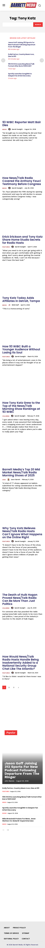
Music (4, 813)
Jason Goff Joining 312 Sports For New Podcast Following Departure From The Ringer (21, 44)
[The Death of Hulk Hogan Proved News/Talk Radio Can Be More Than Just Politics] (22, 577)
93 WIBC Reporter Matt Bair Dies (21, 123)
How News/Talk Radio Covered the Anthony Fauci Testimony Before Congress (21, 181)
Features (6, 247)
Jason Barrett (15, 479)
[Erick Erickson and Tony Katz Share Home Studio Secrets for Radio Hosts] (22, 219)
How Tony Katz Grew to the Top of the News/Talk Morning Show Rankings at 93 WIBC (21, 407)
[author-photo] (9, 129)
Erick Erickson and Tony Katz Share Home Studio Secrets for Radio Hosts (22, 240)
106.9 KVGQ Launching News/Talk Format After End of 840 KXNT (21, 65)
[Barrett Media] (23, 5)
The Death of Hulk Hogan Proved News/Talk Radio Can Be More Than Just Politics (19, 599)
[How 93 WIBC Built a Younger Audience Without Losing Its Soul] (22, 329)
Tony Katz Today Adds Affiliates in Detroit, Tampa (21, 299)
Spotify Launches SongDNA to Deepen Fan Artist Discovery (20, 75)
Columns (5, 416)
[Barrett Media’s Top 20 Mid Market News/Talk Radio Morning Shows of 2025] (22, 452)
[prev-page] (3, 60)
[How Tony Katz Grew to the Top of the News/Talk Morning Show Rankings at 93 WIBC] (22, 385)
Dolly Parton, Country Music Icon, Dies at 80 (21, 55)
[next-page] (42, 60)
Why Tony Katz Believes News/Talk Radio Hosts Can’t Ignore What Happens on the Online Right (22, 532)
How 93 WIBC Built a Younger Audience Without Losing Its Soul (21, 349)
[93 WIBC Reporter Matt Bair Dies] (22, 104)
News (4, 129)
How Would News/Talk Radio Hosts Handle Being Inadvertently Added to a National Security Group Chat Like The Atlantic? (20, 663)
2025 (4, 479)
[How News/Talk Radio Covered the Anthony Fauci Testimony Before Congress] (22, 160)
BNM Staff (15, 305)
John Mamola (9, 781)
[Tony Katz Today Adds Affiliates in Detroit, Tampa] (22, 280)
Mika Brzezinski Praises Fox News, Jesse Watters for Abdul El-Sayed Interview (19, 820)
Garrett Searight (17, 129)
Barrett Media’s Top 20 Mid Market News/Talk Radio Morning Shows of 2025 (21, 472)
